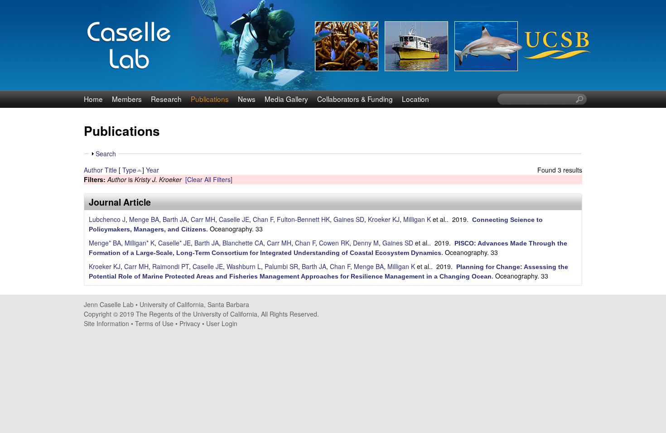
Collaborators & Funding (355, 99)
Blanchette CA (242, 242)
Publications (210, 99)
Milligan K (417, 219)
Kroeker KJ (384, 219)
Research (166, 99)
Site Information (106, 323)
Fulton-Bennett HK (303, 219)
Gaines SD (348, 219)
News (247, 99)
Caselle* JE (174, 242)
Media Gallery (286, 99)
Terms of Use (154, 323)
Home (93, 99)
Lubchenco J (107, 219)
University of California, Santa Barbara (194, 304)
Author (93, 169)
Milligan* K (139, 242)
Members (127, 99)
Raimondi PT (170, 266)
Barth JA (175, 219)
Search (106, 153)
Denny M (366, 242)
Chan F (263, 219)
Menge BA (144, 219)
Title (111, 169)
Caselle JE (234, 219)
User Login (221, 323)
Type (129, 169)
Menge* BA (105, 242)
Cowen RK (334, 242)
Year (152, 169)
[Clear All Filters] (208, 179)
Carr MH (203, 219)
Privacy (189, 323)
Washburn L (244, 266)
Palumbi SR (281, 266)
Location (415, 99)
